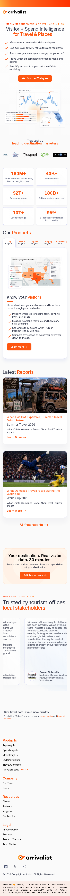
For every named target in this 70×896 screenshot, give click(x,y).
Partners (7, 806)
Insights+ (7, 811)
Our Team (8, 783)
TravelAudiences (12, 764)
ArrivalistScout (11, 769)
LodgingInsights (11, 759)
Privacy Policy (10, 829)
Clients (6, 801)
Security (7, 834)
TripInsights (9, 745)
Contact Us (9, 816)
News (6, 788)
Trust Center (9, 844)
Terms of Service (12, 839)
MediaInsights (10, 755)
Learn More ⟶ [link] (16, 437)
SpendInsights (10, 750)
